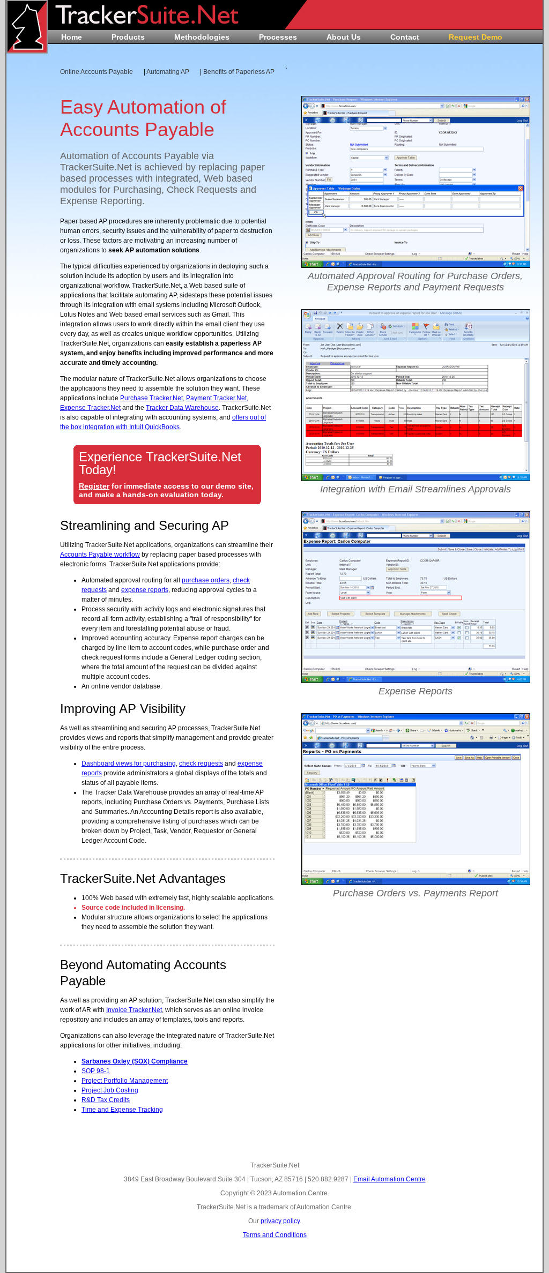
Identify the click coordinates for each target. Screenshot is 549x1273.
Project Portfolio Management (124, 1080)
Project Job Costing (109, 1090)
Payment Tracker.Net (216, 398)
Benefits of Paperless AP (238, 72)
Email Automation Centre (389, 1179)
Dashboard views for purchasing (128, 763)
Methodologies (201, 37)
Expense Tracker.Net (90, 407)
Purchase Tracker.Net (151, 398)
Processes (278, 37)
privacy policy (280, 1221)
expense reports (144, 590)
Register (94, 486)
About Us (344, 37)
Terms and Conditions (275, 1235)
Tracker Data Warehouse (182, 407)
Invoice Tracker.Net (134, 1010)
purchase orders (205, 580)
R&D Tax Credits (105, 1100)
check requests (201, 763)
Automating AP (167, 72)
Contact (404, 37)
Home (71, 37)
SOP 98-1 (95, 1071)
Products (128, 37)
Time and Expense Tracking (122, 1109)
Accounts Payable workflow (100, 554)
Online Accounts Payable (96, 72)
